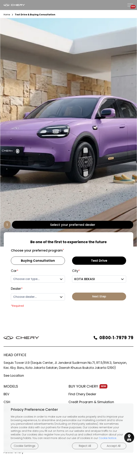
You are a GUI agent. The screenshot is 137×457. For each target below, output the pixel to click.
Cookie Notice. (108, 438)
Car (14, 270)
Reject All (85, 446)
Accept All (113, 446)
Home (7, 14)
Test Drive (99, 260)
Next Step (99, 296)
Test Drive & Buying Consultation (35, 14)
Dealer (17, 288)
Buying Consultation (38, 260)
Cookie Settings (24, 446)
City (76, 270)
